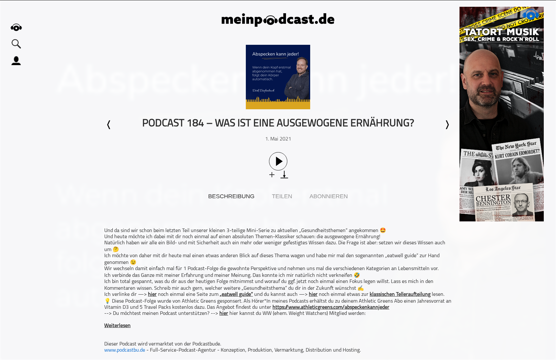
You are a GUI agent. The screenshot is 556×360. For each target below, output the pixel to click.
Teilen (282, 196)
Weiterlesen (117, 325)
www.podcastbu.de (124, 350)
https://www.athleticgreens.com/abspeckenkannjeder (331, 307)
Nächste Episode (447, 125)
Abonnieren (329, 196)
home (16, 27)
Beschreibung (231, 196)
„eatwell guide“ (236, 294)
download (284, 174)
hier (152, 294)
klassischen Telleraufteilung (400, 294)
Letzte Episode (109, 125)
